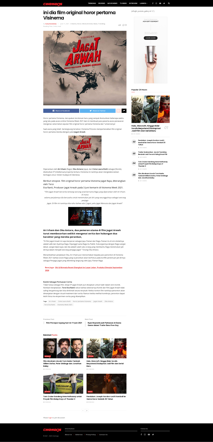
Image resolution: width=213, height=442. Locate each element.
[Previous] (83, 410)
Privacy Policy (91, 435)
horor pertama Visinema (82, 301)
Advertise (79, 435)
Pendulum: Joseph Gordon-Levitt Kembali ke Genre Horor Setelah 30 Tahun (106, 397)
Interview (133, 3)
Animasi (47, 356)
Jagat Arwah (98, 301)
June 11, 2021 (64, 24)
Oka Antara (109, 301)
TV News (123, 3)
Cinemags (55, 436)
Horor (79, 24)
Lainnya (143, 3)
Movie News (112, 3)
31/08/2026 (47, 369)
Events (74, 24)
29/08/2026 (91, 402)
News (96, 24)
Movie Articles (87, 24)
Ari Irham (52, 301)
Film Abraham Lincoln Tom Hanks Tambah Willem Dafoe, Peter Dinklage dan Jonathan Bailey (62, 363)
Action (90, 356)
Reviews (101, 3)
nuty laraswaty (50, 24)
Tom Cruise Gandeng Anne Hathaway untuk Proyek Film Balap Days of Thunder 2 (62, 397)
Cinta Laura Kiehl (64, 301)
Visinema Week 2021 (65, 305)
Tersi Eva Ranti (49, 305)
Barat (90, 391)
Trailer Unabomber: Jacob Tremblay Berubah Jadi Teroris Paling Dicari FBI (152, 153)
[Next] (87, 410)
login (50, 418)
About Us (68, 435)
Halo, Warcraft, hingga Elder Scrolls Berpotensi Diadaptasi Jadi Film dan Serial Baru (105, 363)
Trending (92, 3)
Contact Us (103, 435)
